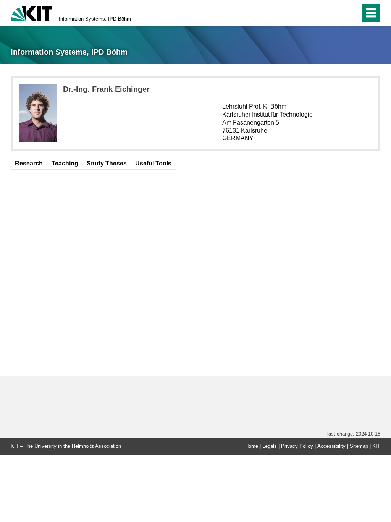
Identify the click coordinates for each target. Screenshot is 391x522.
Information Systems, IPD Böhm (95, 19)
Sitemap (359, 446)
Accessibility (331, 446)
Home (251, 446)
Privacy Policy (297, 446)
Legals (269, 446)
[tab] (29, 163)
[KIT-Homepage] (31, 12)
